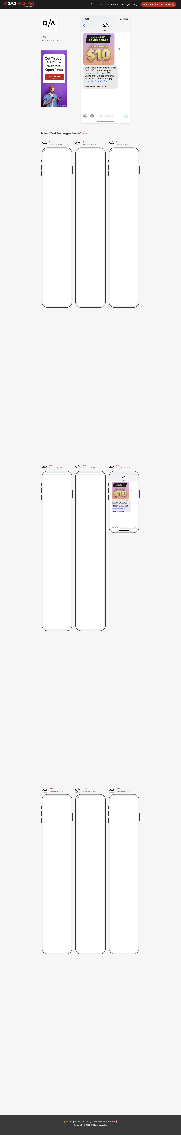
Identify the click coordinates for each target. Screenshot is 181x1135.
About (99, 4)
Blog (135, 4)
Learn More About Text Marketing (158, 4)
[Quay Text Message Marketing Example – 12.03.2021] (90, 551)
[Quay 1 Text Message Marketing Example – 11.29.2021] (90, 874)
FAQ (107, 4)
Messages (125, 4)
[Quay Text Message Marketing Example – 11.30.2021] (124, 502)
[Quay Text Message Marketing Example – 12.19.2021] (90, 227)
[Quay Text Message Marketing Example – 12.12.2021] (124, 227)
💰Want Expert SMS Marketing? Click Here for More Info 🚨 (91, 1121)
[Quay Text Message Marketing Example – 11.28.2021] (124, 874)
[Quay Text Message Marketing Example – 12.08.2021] (57, 551)
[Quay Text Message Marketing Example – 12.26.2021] (57, 227)
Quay (43, 36)
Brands (114, 4)
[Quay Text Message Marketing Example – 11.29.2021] (57, 874)
